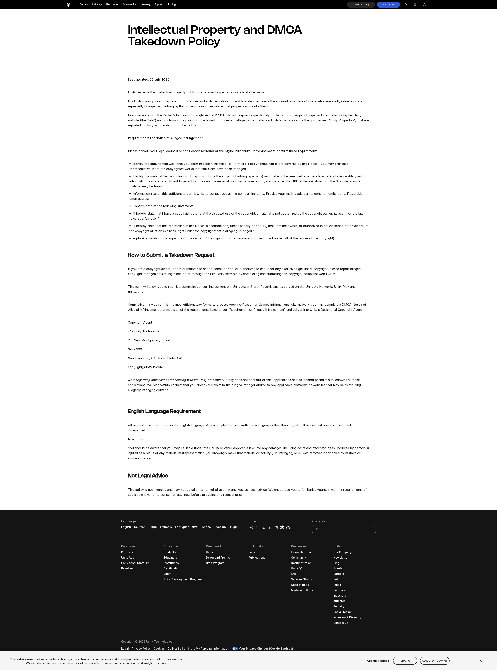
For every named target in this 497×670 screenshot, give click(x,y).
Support (159, 4)
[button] (361, 5)
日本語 (153, 527)
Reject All (405, 660)
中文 (195, 527)
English (126, 527)
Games (84, 4)
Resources (112, 4)
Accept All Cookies (435, 660)
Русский (221, 527)
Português (182, 527)
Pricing (172, 4)
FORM (330, 274)
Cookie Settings (378, 660)
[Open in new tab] (146, 563)
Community (129, 4)
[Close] (480, 661)
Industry (97, 4)
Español (206, 527)
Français (166, 527)
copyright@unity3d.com (145, 367)
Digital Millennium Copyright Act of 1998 (192, 115)
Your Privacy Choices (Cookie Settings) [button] (266, 648)
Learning (145, 4)
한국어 (234, 527)
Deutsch (140, 527)
